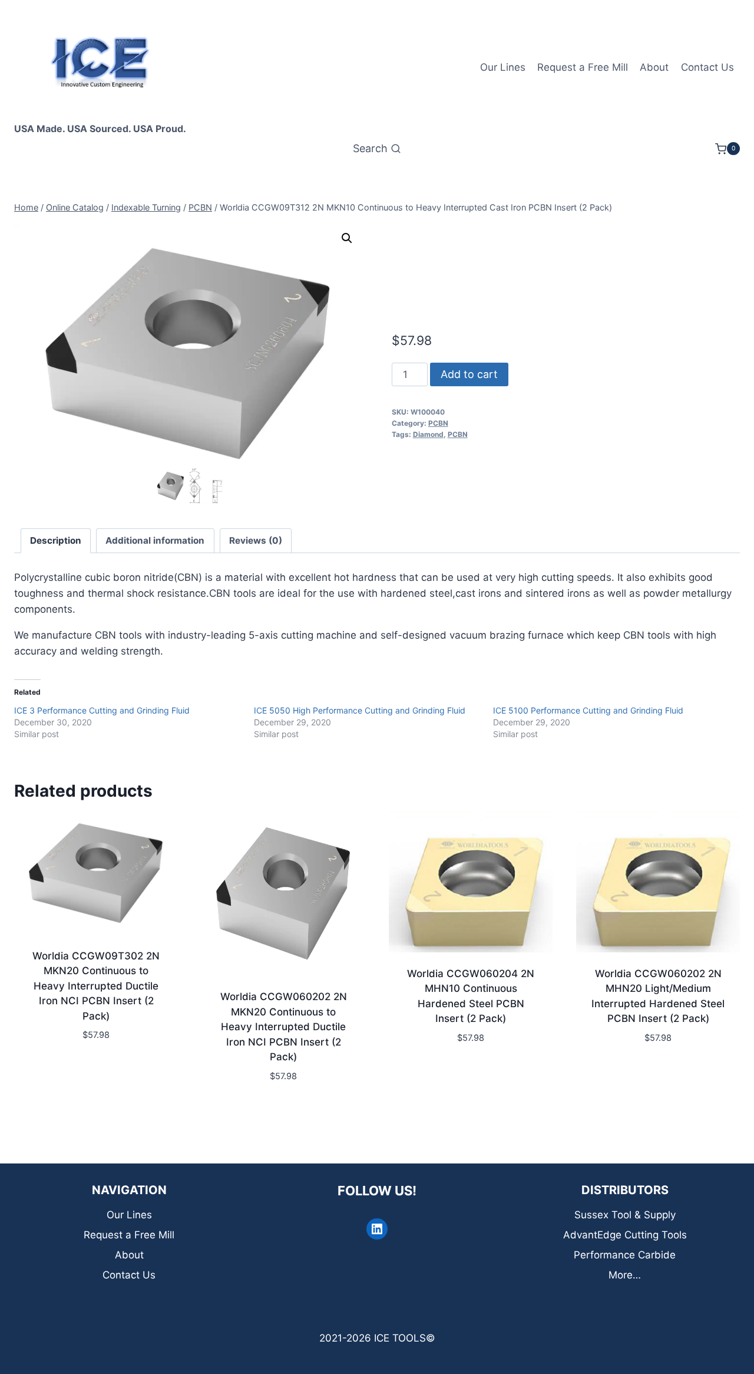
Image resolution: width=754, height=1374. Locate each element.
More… (625, 1275)
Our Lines (502, 67)
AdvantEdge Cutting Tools (625, 1235)
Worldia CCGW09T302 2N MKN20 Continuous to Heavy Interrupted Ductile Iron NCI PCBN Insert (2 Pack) (96, 986)
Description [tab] (55, 540)
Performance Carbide (625, 1255)
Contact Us (707, 67)
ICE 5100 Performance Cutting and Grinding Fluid (588, 710)
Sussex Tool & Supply (625, 1215)
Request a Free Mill (582, 67)
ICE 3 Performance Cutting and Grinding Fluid (102, 710)
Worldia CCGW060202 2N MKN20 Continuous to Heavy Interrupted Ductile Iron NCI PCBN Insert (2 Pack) (283, 1027)
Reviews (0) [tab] (255, 540)
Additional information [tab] (154, 540)
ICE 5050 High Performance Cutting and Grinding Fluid (359, 710)
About (654, 67)
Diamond (428, 434)
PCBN (438, 423)
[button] (347, 238)
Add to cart (469, 374)
